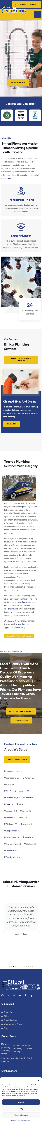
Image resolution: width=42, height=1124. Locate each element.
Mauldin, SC (11, 817)
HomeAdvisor (12, 609)
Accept (21, 1102)
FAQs (6, 1016)
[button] (38, 1080)
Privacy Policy (25, 1121)
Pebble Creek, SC (13, 851)
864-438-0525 (7, 178)
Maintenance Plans (13, 1024)
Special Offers (10, 1020)
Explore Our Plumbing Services (21, 359)
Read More (11, 424)
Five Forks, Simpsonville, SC (17, 791)
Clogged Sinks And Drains (19, 401)
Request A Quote (21, 720)
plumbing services (29, 507)
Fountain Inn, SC (13, 798)
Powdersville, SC (13, 857)
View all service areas (17, 759)
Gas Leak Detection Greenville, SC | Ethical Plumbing (22, 1048)
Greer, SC (9, 804)
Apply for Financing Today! (21, 711)
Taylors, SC (29, 837)
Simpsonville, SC (13, 831)
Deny (21, 1108)
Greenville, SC (30, 798)
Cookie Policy (15, 1121)
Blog (6, 1028)
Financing (8, 1012)
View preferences (21, 1115)
